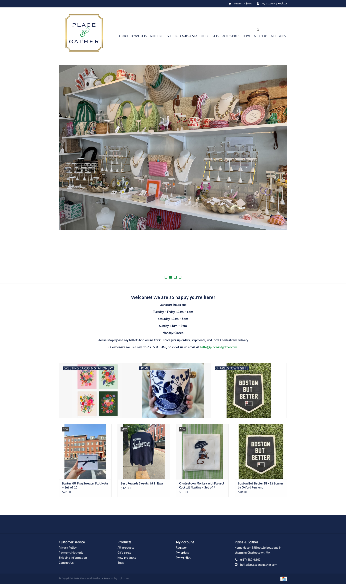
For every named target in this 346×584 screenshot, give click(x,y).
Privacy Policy (67, 547)
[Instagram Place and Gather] (173, 524)
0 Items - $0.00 (243, 3)
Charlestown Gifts (133, 36)
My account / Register (274, 3)
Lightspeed (124, 578)
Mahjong (156, 36)
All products (126, 547)
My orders (182, 552)
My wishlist (183, 558)
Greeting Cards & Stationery (187, 36)
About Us (261, 36)
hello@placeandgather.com (218, 347)
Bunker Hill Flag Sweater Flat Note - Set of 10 (85, 485)
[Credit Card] (283, 578)
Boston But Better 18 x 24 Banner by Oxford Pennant (260, 485)
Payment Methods (71, 552)
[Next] (279, 170)
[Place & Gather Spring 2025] (173, 168)
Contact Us (66, 563)
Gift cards (278, 36)
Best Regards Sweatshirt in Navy (142, 483)
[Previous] (66, 170)
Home (246, 36)
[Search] (258, 30)
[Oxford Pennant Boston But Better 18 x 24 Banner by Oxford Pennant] (261, 451)
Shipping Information (73, 558)
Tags (121, 563)
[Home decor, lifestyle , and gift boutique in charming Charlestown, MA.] (83, 33)
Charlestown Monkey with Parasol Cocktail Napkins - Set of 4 (201, 485)
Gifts (215, 36)
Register (181, 547)
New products (127, 558)
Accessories (230, 36)
